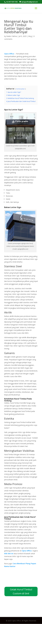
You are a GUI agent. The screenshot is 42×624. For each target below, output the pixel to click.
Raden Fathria (11, 36)
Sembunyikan (20, 89)
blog (30, 36)
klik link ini (8, 553)
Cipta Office (27, 551)
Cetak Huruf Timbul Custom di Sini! (21, 591)
